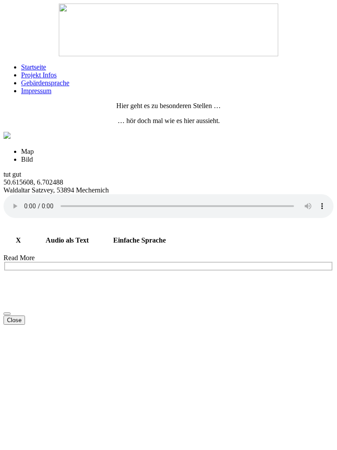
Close (14, 320)
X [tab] (18, 240)
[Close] (7, 313)
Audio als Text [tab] (67, 240)
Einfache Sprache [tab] (139, 240)
